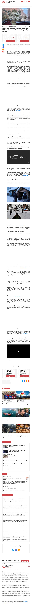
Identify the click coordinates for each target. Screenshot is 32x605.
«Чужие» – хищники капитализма (9, 488)
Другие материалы (6, 388)
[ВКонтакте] (3, 47)
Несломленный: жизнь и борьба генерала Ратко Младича (14, 463)
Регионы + (6, 5)
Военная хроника (19, 110)
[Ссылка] (3, 51)
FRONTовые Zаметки (18, 296)
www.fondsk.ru (25, 601)
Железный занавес (23, 267)
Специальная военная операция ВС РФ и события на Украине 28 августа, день (8, 402)
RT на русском (25, 175)
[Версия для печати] (29, 26)
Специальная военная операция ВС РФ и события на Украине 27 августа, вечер (8, 436)
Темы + (3, 5)
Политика (7, 560)
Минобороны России (22, 225)
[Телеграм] (3, 45)
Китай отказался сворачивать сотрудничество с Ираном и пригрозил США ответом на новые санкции (8, 420)
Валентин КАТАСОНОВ (9, 449)
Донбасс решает (25, 333)
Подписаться (10, 40)
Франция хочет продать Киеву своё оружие (22, 419)
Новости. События (13, 26)
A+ (25, 26)
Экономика (11, 560)
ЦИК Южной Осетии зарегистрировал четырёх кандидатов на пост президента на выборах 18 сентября (22, 403)
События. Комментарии (7, 494)
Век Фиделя (5, 486)
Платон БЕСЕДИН (9, 476)
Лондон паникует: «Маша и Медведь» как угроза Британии (14, 490)
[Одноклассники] (3, 49)
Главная (3, 560)
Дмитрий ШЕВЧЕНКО (9, 454)
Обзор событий (8, 26)
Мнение (18, 560)
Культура (15, 560)
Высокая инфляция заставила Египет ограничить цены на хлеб (22, 436)
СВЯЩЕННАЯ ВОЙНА (26, 5)
